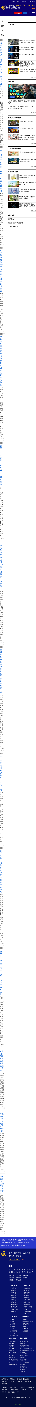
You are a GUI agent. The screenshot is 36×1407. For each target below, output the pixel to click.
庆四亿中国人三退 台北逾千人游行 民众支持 (1, 972)
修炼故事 (22, 1369)
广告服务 (19, 1381)
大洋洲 (26, 1240)
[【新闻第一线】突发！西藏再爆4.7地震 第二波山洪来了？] (13, 73)
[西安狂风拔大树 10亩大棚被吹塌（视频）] (22, 99)
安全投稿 (11, 1381)
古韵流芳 (12, 1324)
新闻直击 (13, 1297)
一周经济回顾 (14, 1304)
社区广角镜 (14, 1307)
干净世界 (29, 1387)
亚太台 (13, 1242)
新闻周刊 (13, 1300)
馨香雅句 (12, 1326)
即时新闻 (25, 1275)
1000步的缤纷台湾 (13, 1361)
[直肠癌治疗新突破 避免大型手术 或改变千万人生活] (13, 207)
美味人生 (11, 1350)
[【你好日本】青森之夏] (13, 132)
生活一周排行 (13, 172)
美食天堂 (11, 1348)
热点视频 (18, 1275)
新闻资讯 (17, 1253)
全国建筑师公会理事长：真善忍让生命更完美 (2, 671)
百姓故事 (22, 1364)
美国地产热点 (14, 1335)
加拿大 (15, 1240)
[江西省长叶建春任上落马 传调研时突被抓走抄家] (13, 51)
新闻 (10, 1266)
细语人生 (26, 1314)
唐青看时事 (27, 1304)
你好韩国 (11, 1346)
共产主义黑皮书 (24, 1362)
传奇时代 (22, 1343)
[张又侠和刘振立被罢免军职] (13, 58)
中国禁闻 (13, 1293)
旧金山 (7, 1242)
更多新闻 (33, 143)
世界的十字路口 (28, 1307)
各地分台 (24, 1)
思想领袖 (26, 1297)
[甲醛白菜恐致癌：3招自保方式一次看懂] (13, 200)
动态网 (30, 1390)
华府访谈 (13, 1302)
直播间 (18, 1256)
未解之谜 (12, 1319)
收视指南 (19, 1379)
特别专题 (11, 215)
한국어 (23, 1245)
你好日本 (11, 1343)
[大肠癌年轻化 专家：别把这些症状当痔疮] (13, 193)
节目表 (11, 1256)
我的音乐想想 (13, 1364)
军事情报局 (27, 1302)
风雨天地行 (23, 1360)
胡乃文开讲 (26, 1324)
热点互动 (26, 1290)
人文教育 (13, 1317)
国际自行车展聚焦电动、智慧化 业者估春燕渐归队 (2, 361)
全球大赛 (18, 1280)
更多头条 (33, 77)
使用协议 (4, 1381)
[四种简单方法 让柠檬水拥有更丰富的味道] (13, 179)
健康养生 (26, 1317)
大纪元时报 (21, 1387)
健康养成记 (26, 1326)
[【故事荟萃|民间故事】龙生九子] (13, 156)
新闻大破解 (27, 1300)
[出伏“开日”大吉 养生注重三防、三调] (13, 186)
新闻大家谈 (27, 1288)
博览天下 (18, 1277)
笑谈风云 (12, 1321)
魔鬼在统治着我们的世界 (16, 223)
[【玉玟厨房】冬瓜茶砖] (13, 125)
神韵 (13, 1)
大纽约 (10, 1240)
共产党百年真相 (13, 226)
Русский (11, 1245)
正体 (30, 1)
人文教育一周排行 (14, 148)
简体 (33, 1)
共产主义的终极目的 (26, 1348)
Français (4, 1245)
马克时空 (26, 1309)
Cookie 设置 (18, 1404)
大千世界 (11, 1355)
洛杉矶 (20, 1240)
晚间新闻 (13, 1295)
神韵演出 (11, 1280)
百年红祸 (22, 1357)
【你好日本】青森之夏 (26, 128)
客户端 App (5, 1383)
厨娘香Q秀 (12, 1357)
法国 (2, 1242)
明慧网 (24, 1390)
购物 (23, 1259)
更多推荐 (33, 112)
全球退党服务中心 (14, 1390)
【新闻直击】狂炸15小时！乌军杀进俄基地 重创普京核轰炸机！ (27, 64)
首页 (10, 1253)
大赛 (18, 1)
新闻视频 (14, 1285)
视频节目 (26, 1253)
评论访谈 (27, 1285)
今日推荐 (11, 82)
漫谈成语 (12, 1328)
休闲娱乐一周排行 (14, 118)
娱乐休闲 (12, 1338)
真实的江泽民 (24, 1355)
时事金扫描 (27, 1293)
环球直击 (13, 1290)
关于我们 (12, 1379)
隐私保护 (27, 1379)
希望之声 (4, 1390)
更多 (18, 1392)
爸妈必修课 (13, 1331)
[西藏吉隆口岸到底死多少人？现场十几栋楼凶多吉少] (13, 44)
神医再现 (25, 1328)
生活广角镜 (12, 1341)
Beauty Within (13, 1353)
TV (25, 13)
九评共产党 (23, 1353)
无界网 (4, 1392)
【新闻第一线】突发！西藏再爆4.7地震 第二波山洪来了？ (27, 71)
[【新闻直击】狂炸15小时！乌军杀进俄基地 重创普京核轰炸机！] (13, 65)
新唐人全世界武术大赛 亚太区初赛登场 (1, 465)
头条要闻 (11, 1275)
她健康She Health (28, 1321)
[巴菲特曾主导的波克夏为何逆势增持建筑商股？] (13, 163)
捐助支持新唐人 (14, 1259)
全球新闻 (13, 1288)
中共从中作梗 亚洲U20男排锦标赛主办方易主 (1, 567)
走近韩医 (25, 1331)
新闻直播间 (18, 13)
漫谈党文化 (11, 219)
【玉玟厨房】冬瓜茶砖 (26, 121)
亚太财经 (13, 1311)
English (26, 1242)
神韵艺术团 (13, 1387)
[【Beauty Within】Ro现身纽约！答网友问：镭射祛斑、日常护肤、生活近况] (13, 139)
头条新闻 (11, 24)
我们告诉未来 (24, 1341)
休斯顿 (31, 1240)
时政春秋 (26, 1295)
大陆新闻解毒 (27, 1311)
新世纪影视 (11, 1392)
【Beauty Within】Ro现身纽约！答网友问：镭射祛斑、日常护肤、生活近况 (27, 137)
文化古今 (12, 1333)
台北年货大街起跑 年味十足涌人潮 (1, 773)
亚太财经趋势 (14, 1309)
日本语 (17, 1245)
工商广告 (22, 1371)
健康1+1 (25, 1319)
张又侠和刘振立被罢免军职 (27, 54)
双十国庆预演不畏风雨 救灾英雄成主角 (2, 1061)
